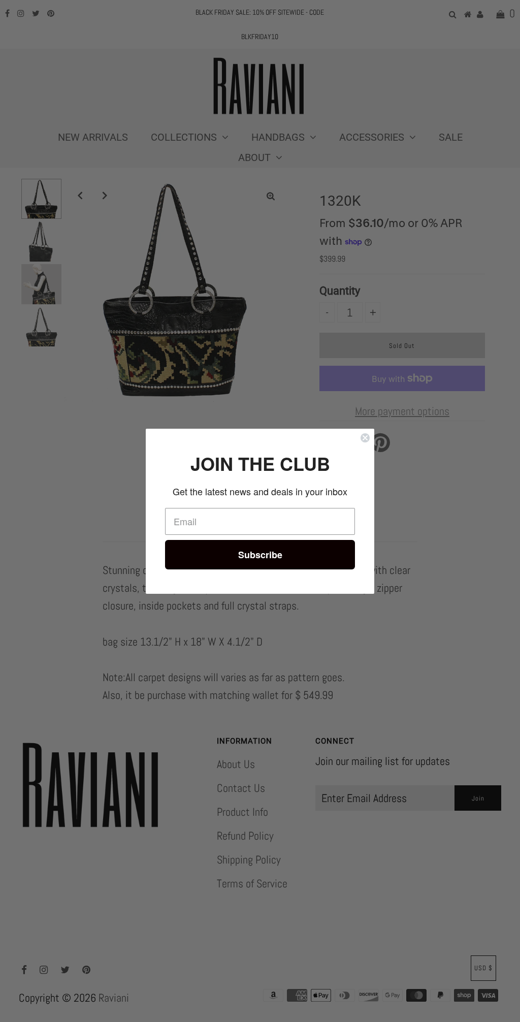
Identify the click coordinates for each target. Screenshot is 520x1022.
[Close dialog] (365, 438)
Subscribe (260, 554)
